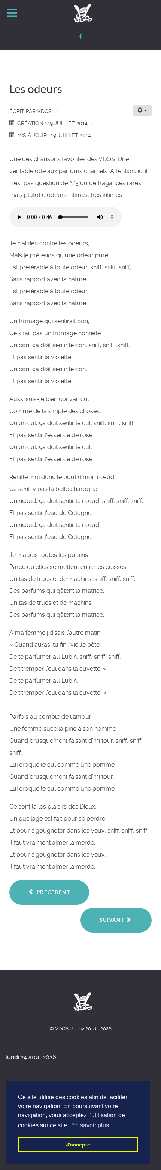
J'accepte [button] (78, 1145)
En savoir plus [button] (90, 1125)
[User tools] (142, 110)
